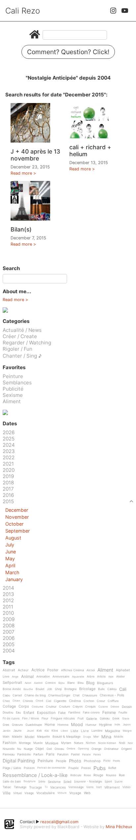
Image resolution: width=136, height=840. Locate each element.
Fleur (45, 718)
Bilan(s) (21, 229)
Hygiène (105, 724)
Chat (76, 695)
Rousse (111, 775)
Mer (96, 736)
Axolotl (38, 683)
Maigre (127, 731)
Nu (19, 749)
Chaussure (89, 695)
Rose (87, 775)
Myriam (66, 743)
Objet (39, 748)
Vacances (58, 787)
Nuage (28, 749)
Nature (78, 743)
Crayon (78, 706)
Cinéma (75, 700)
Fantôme (74, 712)
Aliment (12, 401)
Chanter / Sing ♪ (22, 356)
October (14, 524)
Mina (106, 737)
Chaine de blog (35, 695)
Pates (97, 754)
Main (6, 736)
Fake (62, 712)
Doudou (8, 712)
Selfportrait (12, 682)
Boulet (40, 689)
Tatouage (20, 787)
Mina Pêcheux (119, 826)
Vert (99, 787)
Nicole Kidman (107, 743)
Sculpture (29, 781)
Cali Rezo (22, 11)
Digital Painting (19, 761)
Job (49, 689)
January (14, 579)
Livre (85, 730)
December (16, 510)
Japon (127, 724)
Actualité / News (22, 330)
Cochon (89, 701)
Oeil (49, 749)
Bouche (28, 689)
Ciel (48, 701)
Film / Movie (30, 718)
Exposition (46, 713)
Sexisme (13, 395)
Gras (6, 724)
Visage (29, 793)
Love (6, 676)
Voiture (62, 793)
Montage (25, 743)
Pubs (99, 768)
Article (101, 676)
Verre (89, 787)
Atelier (120, 676)
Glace (125, 719)
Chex (6, 701)
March (12, 572)
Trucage (35, 787)
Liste (74, 730)
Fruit (81, 718)
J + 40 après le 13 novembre (35, 155)
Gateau (105, 718)
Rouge (98, 775)
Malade (17, 736)
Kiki (47, 731)
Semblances (17, 382)
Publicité (13, 389)
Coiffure (113, 701)
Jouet (30, 731)
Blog (90, 683)
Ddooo (115, 707)
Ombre (71, 749)
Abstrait (9, 670)
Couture (64, 706)
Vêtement (112, 787)
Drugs (87, 737)
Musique (51, 743)
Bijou (61, 683)
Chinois (28, 701)
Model (29, 736)
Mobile (118, 736)
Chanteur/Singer (59, 695)
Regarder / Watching (27, 342)
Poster (52, 670)
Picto (106, 760)
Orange (96, 749)
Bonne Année (12, 689)
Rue (122, 775)
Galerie (91, 718)
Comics (50, 683)
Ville (7, 793)
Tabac (7, 787)
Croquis (90, 706)
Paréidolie (24, 754)
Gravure (17, 724)
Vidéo (126, 787)
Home (50, 724)
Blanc (71, 683)
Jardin (7, 731)
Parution (62, 754)
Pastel (75, 754)
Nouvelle (9, 749)
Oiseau (59, 749)
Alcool (90, 670)
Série (41, 781)
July (9, 544)
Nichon (90, 743)
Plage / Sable (12, 768)
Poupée (73, 768)
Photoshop (92, 760)
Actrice (38, 670)
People (61, 760)
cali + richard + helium (90, 151)
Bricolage (87, 689)
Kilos (54, 730)
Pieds (116, 761)
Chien (16, 701)
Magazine (112, 730)
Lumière (96, 730)
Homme (62, 724)
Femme (109, 713)
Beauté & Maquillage (66, 736)
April (10, 565)
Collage (9, 706)
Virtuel (17, 793)
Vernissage (76, 787)
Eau (18, 712)
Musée (38, 743)
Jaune (17, 730)
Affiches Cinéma (72, 670)
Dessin (127, 706)
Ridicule (75, 775)
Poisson (29, 768)
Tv (46, 787)
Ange (15, 677)
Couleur (51, 706)
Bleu (81, 683)
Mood (77, 725)
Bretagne (70, 689)
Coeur (101, 701)
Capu (6, 695)
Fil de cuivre (11, 718)
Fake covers (91, 712)
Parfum (38, 754)
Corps (23, 706)
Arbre (90, 676)
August (13, 538)
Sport (108, 781)
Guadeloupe (33, 724)
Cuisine (103, 707)
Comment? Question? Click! (68, 52)
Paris (50, 754)
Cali (122, 689)
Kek (39, 730)
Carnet (17, 695)
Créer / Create (20, 336)
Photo (75, 761)
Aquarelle (78, 677)
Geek (115, 718)
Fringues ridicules (63, 718)
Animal (27, 677)
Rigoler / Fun (17, 349)
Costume (37, 707)
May (10, 558)
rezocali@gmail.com (59, 821)
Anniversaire (60, 676)
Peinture (13, 376)
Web (87, 792)
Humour (90, 724)
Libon (64, 731)
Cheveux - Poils (112, 695)
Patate (86, 754)
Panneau (9, 754)
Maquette (43, 736)
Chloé (39, 701)
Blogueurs (105, 683)
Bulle (101, 689)
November (17, 517)
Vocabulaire (45, 792)
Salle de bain (12, 781)
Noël (122, 743)
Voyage (75, 792)
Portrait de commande (51, 768)
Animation (43, 676)
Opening (83, 749)
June (10, 551)
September (17, 531)
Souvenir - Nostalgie (88, 781)
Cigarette (60, 701)
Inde (117, 724)
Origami (126, 749)
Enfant (28, 713)
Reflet (112, 768)
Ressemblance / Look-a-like (35, 775)
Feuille (123, 712)
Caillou (112, 689)
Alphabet (123, 670)
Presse (86, 768)
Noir (130, 743)
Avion (28, 683)
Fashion (9, 743)
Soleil (67, 781)
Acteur (23, 670)
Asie (111, 677)
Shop (58, 689)
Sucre (118, 781)
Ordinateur (111, 749)
